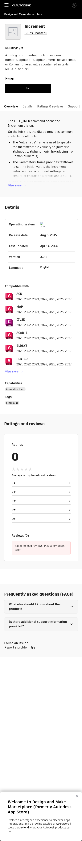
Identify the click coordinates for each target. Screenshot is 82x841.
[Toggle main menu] (6, 5)
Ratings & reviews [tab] (50, 106)
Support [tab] (74, 106)
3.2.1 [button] (43, 257)
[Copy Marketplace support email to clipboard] (33, 647)
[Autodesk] (22, 5)
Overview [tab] (11, 106)
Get (28, 88)
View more (15, 185)
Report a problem (16, 647)
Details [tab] (28, 106)
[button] (41, 606)
